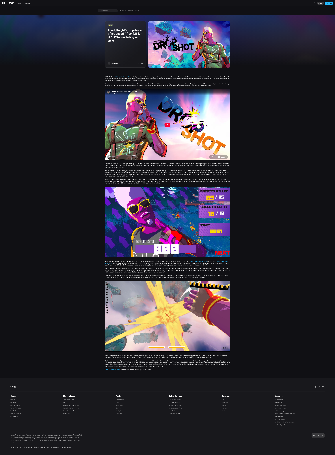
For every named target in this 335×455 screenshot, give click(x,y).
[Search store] (99, 10)
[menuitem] (123, 11)
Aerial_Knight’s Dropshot (121, 77)
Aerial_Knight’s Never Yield (198, 261)
